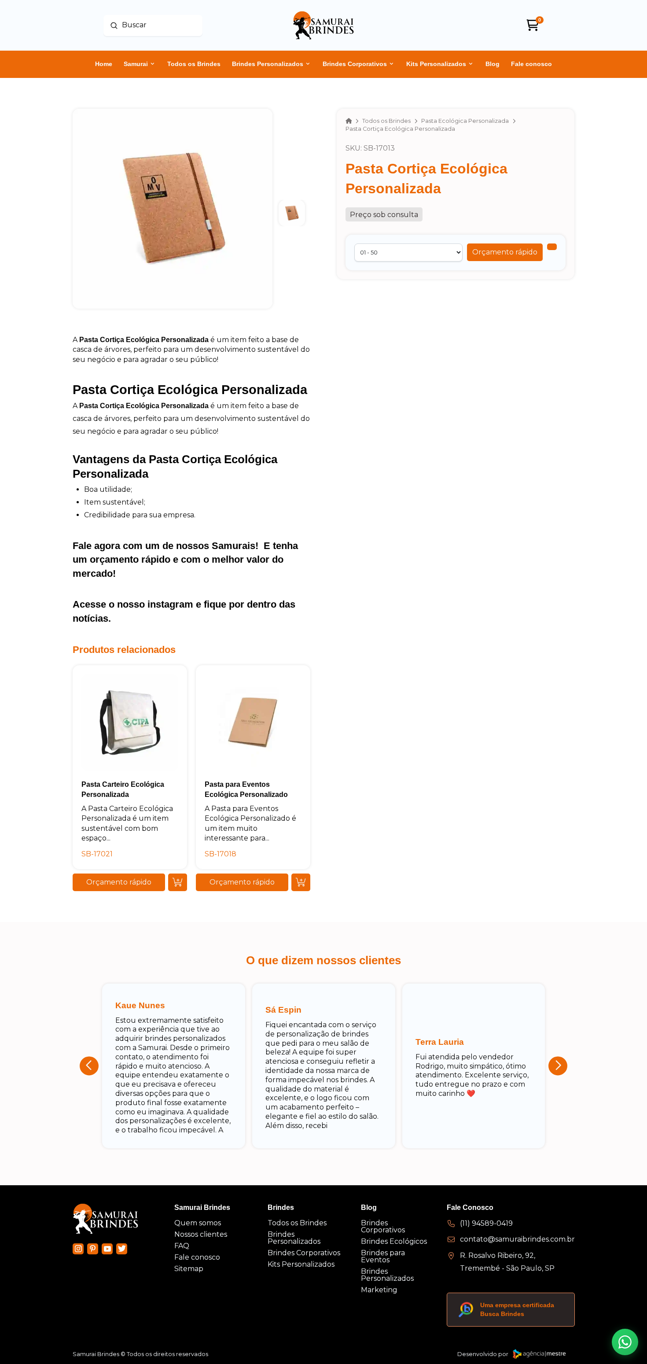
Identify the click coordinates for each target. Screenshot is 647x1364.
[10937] (552, 246)
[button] (505, 252)
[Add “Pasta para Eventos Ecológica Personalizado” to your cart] (300, 882)
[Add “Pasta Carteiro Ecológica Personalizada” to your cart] (177, 882)
